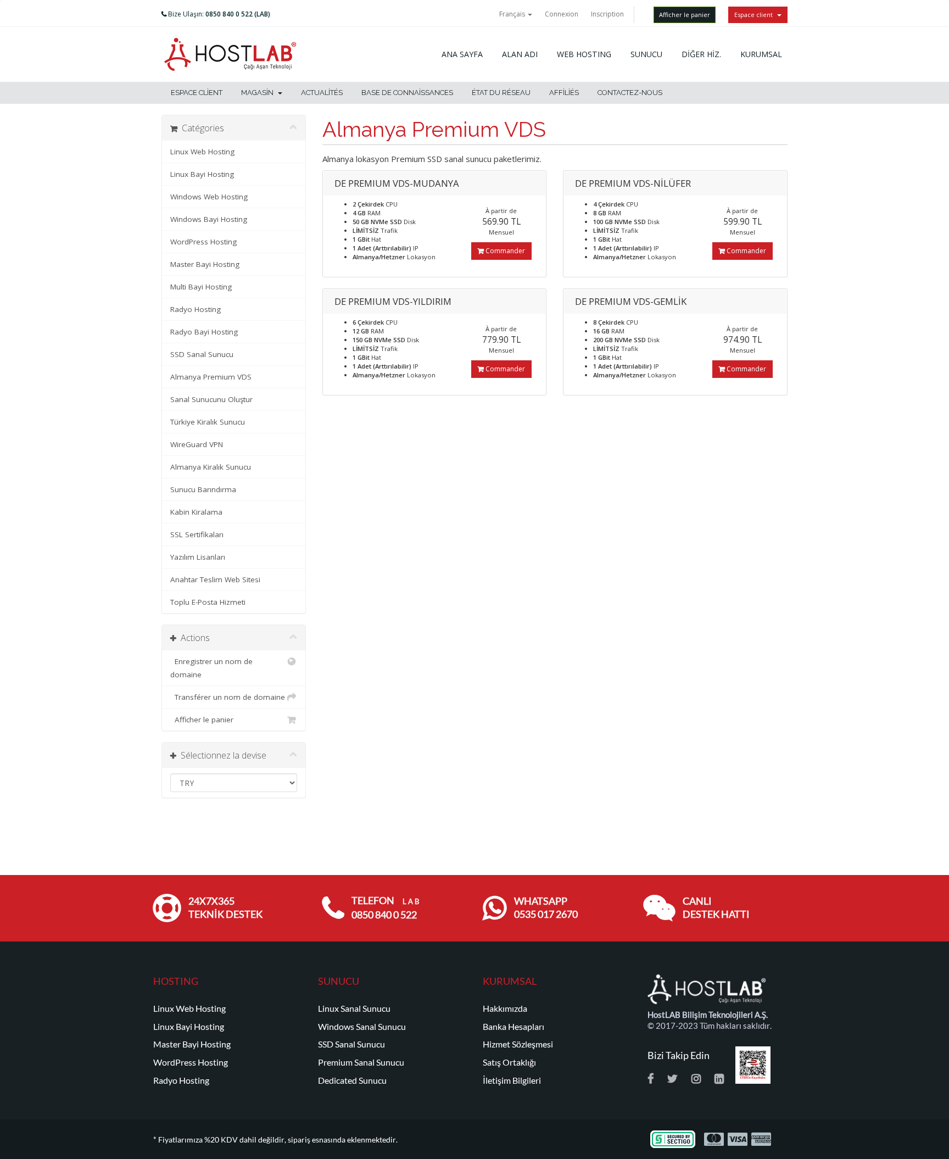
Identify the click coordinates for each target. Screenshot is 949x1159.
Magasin (259, 92)
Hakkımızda (505, 1008)
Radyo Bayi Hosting (204, 332)
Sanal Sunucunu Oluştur (211, 399)
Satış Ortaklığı (509, 1062)
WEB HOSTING (584, 54)
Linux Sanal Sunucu (354, 1008)
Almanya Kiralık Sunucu (210, 467)
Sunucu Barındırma (203, 489)
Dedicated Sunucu (352, 1080)
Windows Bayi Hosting (208, 219)
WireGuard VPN (196, 444)
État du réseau (501, 92)
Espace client (755, 14)
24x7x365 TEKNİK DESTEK (225, 907)
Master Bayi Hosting (204, 264)
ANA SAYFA (462, 54)
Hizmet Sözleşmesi (518, 1044)
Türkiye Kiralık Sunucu (207, 422)
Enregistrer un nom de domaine (211, 667)
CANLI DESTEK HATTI (716, 907)
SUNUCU (646, 54)
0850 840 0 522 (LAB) (237, 14)
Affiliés (564, 92)
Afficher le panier (684, 14)
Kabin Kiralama (196, 512)
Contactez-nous (630, 92)
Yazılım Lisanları (197, 557)
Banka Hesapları (513, 1027)
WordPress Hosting (203, 242)
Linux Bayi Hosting (202, 174)
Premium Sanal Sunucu (361, 1062)
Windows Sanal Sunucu (362, 1027)
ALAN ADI (520, 54)
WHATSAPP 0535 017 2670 (546, 907)
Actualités (322, 92)
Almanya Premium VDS (211, 377)
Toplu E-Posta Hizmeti (207, 602)
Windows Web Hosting (209, 197)
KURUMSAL (761, 54)
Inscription (607, 14)
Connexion (561, 14)
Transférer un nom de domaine (227, 697)
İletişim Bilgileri (512, 1080)
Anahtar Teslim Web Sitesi (215, 579)
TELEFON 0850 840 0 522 (385, 908)
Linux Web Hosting (202, 152)
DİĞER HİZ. (701, 54)
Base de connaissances (407, 92)
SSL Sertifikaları (197, 534)
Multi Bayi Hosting (201, 287)
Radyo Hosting (195, 309)
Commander (504, 250)
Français (513, 14)
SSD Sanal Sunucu (201, 354)
